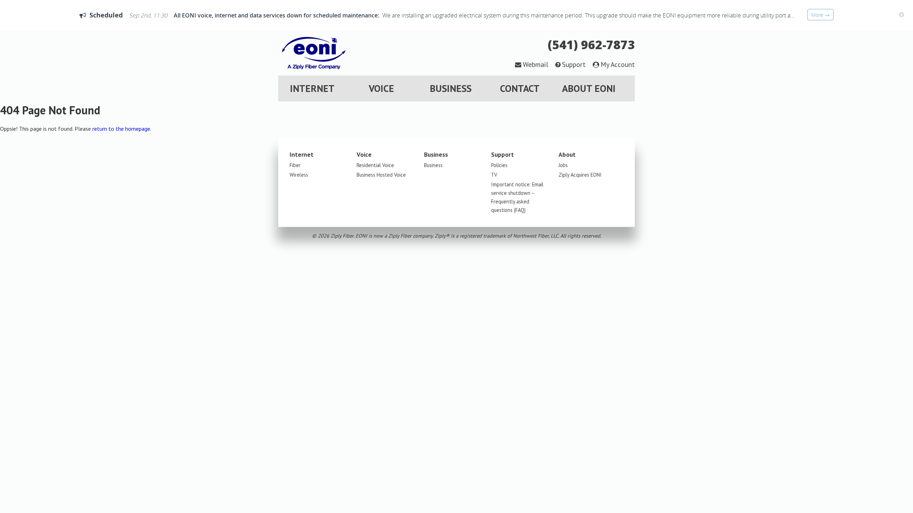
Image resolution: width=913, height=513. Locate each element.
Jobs (563, 165)
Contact (520, 88)
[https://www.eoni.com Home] (314, 71)
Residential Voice (375, 165)
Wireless (299, 174)
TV (494, 174)
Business (450, 88)
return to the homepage (121, 128)
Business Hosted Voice (381, 174)
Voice (381, 88)
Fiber (295, 165)
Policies (499, 165)
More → (820, 14)
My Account (618, 64)
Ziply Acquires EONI (580, 174)
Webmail (535, 64)
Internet (312, 88)
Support (574, 64)
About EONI (589, 88)
